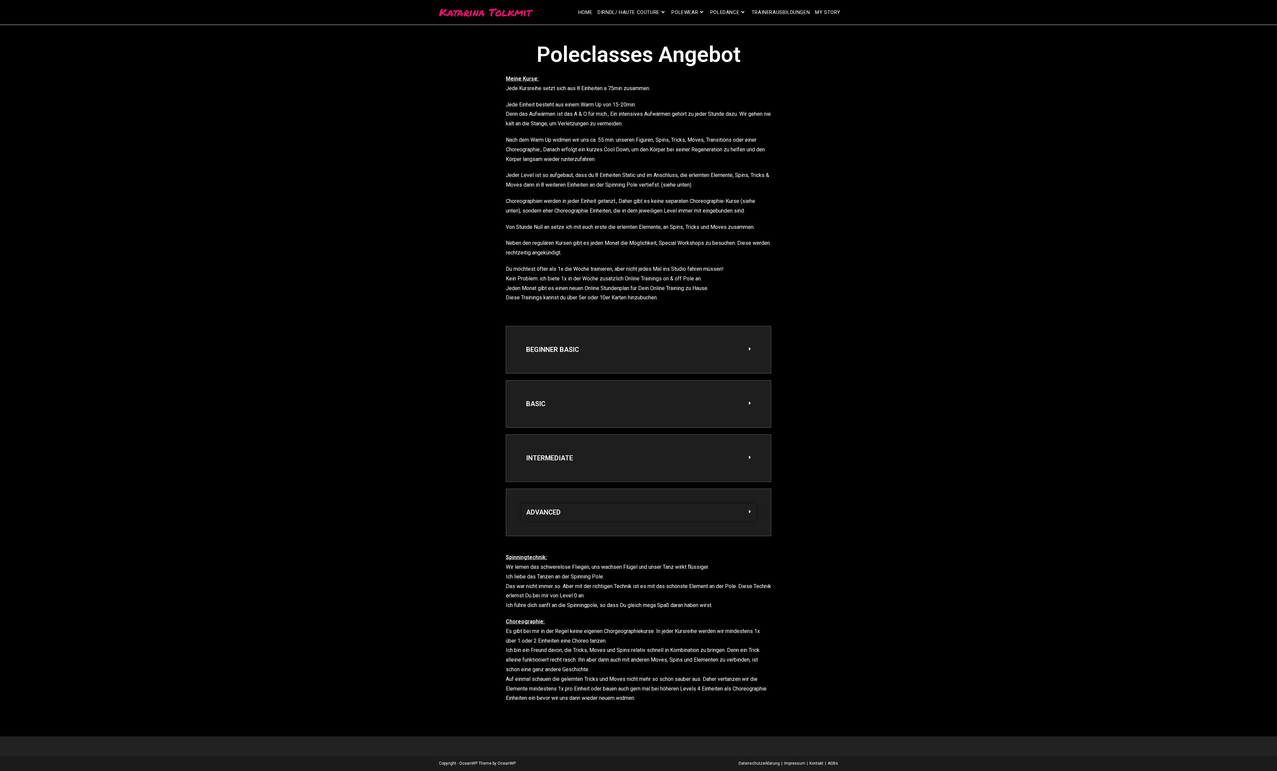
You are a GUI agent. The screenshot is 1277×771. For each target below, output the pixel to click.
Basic (535, 404)
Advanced (543, 512)
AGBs (833, 763)
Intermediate (549, 458)
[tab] (638, 349)
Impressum (794, 763)
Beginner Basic (552, 350)
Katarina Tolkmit (485, 12)
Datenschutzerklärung (759, 763)
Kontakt (816, 763)
